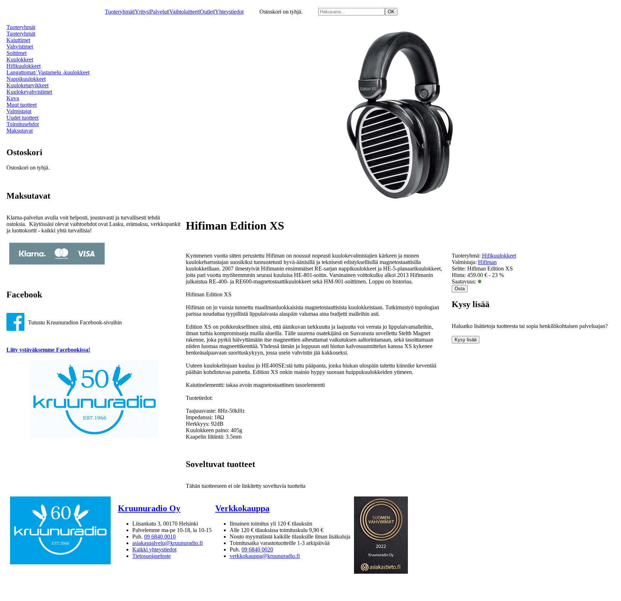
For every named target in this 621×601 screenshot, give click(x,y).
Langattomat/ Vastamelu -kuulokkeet (47, 72)
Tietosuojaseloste (151, 556)
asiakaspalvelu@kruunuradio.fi (167, 543)
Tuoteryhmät (119, 12)
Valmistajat (18, 111)
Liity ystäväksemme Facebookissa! (48, 350)
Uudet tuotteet (22, 118)
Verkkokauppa (242, 508)
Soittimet (16, 53)
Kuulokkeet (19, 59)
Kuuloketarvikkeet (27, 85)
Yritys (142, 12)
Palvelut (159, 12)
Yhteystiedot (229, 12)
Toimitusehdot (22, 124)
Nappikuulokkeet (26, 79)
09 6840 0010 (160, 536)
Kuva (12, 98)
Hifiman (487, 262)
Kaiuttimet (18, 40)
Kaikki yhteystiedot (154, 549)
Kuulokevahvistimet (29, 92)
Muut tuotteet (21, 105)
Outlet (207, 12)
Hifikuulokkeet (23, 66)
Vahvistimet (19, 46)
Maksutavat (19, 131)
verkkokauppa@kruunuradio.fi (265, 556)
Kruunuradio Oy (149, 508)
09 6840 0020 (257, 549)
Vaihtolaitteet (184, 12)
